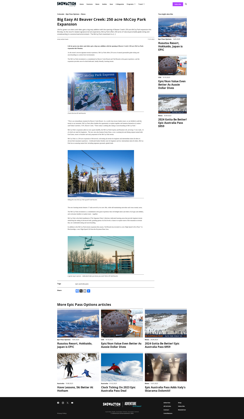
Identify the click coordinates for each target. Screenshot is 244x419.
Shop (179, 403)
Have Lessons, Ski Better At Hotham (75, 388)
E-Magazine (120, 4)
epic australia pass (82, 284)
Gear (111, 4)
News (97, 4)
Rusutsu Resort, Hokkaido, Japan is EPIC (170, 46)
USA (160, 77)
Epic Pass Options (73, 14)
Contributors (168, 413)
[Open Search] (186, 4)
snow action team (62, 39)
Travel (140, 4)
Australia (61, 383)
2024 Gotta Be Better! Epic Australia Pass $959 (172, 123)
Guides (104, 4)
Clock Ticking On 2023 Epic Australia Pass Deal (118, 388)
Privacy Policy (62, 413)
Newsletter (182, 410)
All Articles (167, 406)
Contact (166, 410)
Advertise (167, 403)
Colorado (61, 14)
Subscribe (178, 4)
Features (90, 4)
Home (82, 4)
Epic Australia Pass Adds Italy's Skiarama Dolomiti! (165, 388)
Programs (130, 4)
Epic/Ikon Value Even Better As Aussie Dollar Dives (172, 84)
